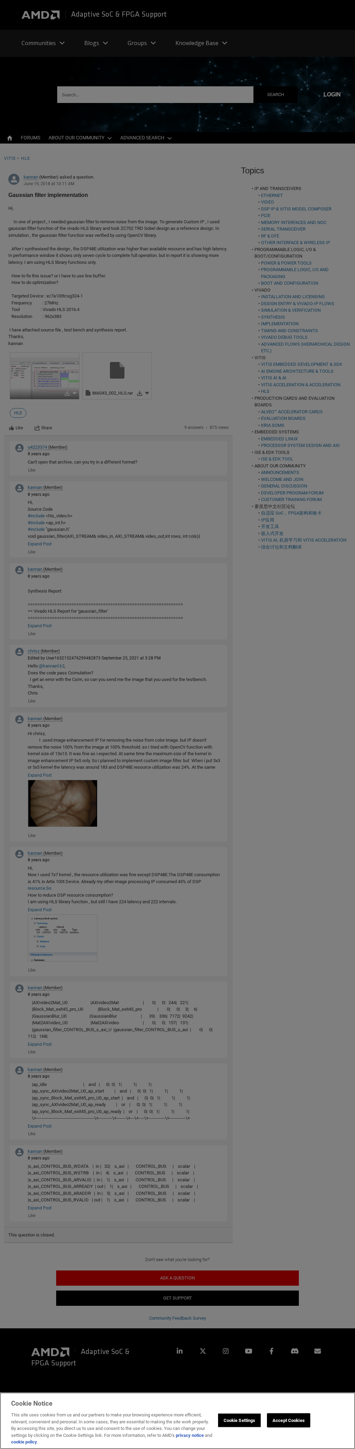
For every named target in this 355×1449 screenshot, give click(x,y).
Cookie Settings (240, 1420)
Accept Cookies (288, 1420)
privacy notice (190, 1435)
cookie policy (24, 1441)
